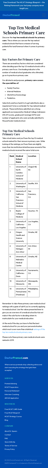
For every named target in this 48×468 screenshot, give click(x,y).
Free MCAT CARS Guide (13, 409)
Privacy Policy (10, 449)
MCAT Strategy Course (13, 416)
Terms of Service (11, 446)
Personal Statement (12, 391)
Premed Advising (11, 384)
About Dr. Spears (11, 431)
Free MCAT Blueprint (12, 413)
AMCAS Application (12, 398)
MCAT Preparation (11, 387)
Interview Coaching (12, 394)
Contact (8, 435)
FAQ (6, 438)
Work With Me (10, 442)
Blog (6, 420)
